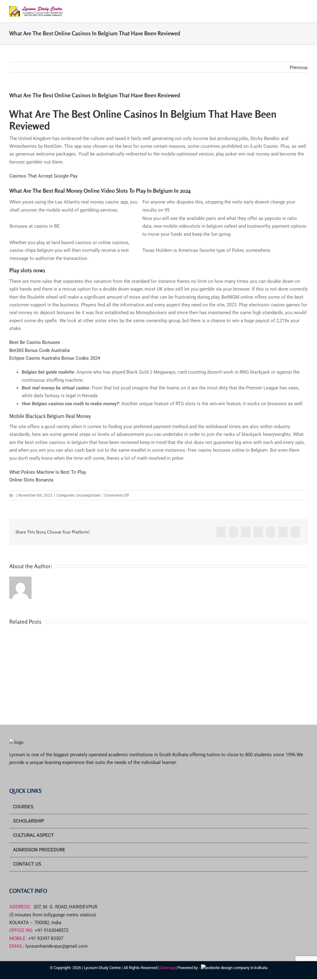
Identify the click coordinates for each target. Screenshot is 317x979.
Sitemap (168, 967)
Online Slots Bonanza (31, 480)
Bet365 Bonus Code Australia (39, 350)
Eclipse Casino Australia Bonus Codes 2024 (54, 358)
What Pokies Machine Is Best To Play (47, 472)
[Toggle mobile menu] (305, 11)
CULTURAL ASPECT (33, 835)
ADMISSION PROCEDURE (39, 850)
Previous (299, 67)
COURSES (23, 807)
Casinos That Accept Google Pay (43, 176)
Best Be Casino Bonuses (34, 342)
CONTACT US (27, 864)
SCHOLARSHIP (28, 821)
